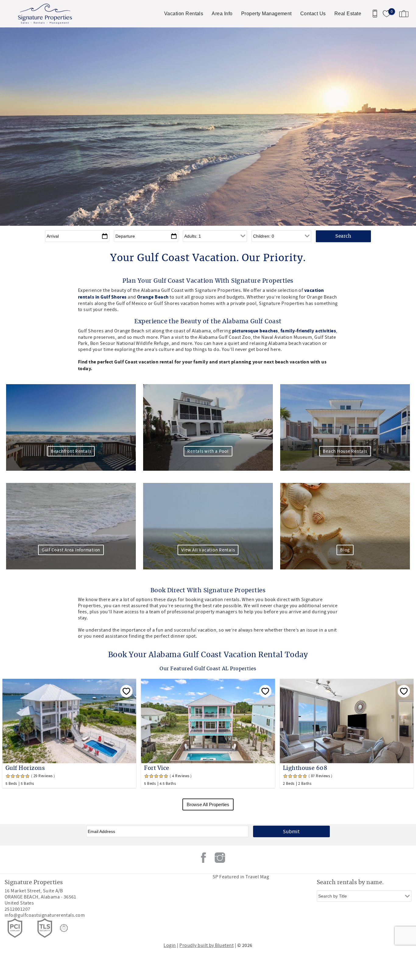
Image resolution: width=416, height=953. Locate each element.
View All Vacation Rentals (208, 550)
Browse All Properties (208, 804)
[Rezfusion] (64, 928)
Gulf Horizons (25, 768)
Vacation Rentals (183, 13)
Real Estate (347, 13)
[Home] (46, 13)
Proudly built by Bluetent (206, 945)
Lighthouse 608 (305, 768)
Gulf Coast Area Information (71, 550)
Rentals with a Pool (207, 451)
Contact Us (313, 13)
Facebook (203, 858)
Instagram (220, 858)
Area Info (222, 13)
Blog (345, 550)
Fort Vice (156, 768)
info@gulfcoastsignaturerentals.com (45, 915)
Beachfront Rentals (71, 451)
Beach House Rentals (345, 451)
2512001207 (17, 909)
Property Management (266, 13)
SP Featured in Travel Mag (241, 877)
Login (170, 945)
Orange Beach (152, 297)
